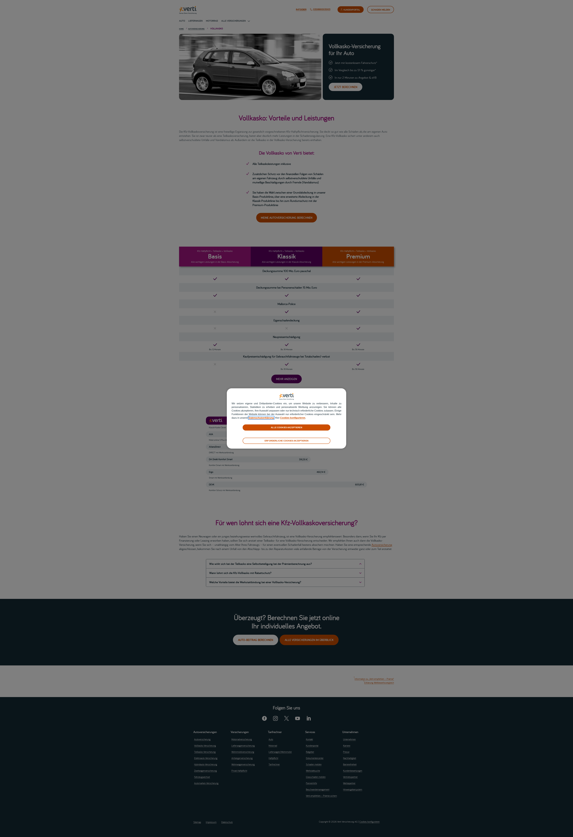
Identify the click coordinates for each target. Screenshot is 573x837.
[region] (286, 418)
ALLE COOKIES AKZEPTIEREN (286, 427)
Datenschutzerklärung (261, 418)
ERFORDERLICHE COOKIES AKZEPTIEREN (286, 441)
